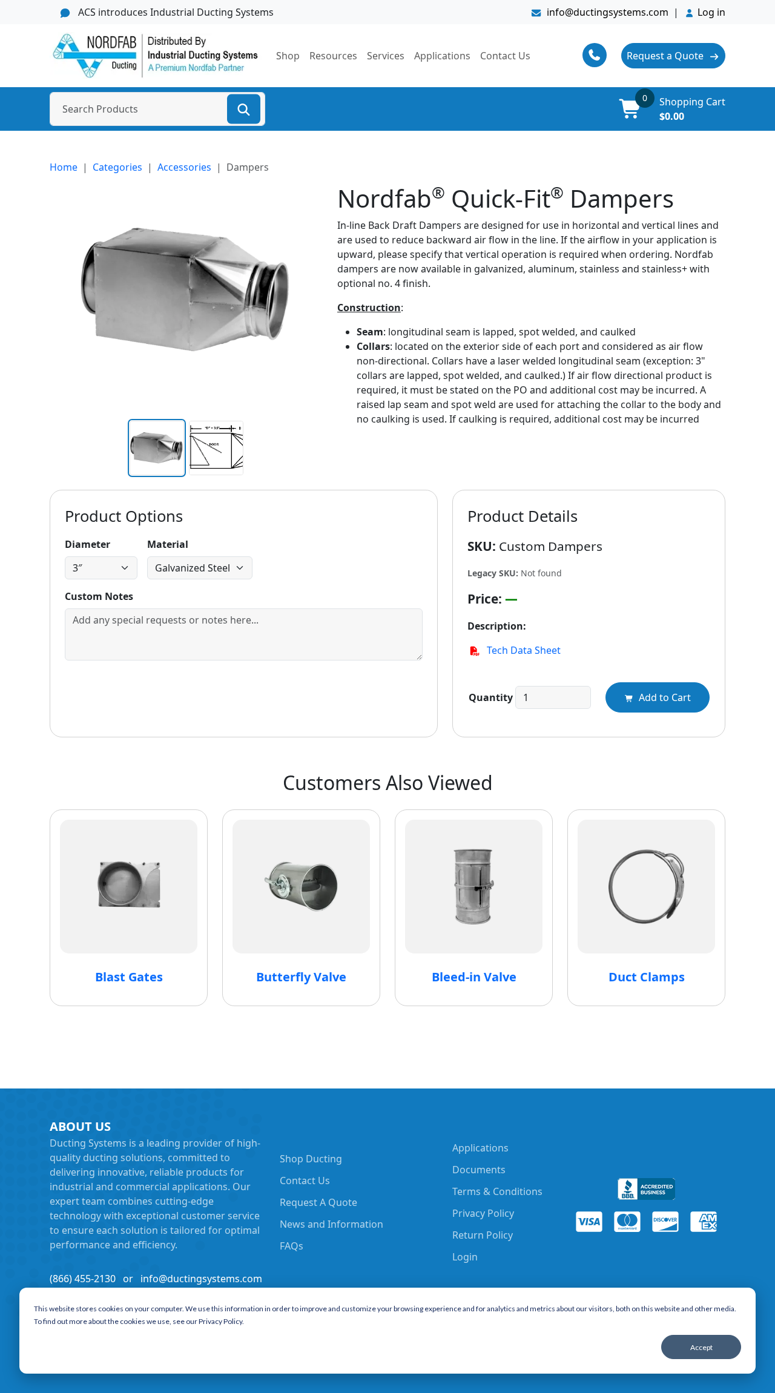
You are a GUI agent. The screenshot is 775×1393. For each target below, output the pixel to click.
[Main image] (157, 448)
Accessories (184, 167)
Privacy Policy (483, 1213)
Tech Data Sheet (522, 650)
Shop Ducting (311, 1158)
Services (385, 55)
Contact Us (505, 55)
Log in (711, 12)
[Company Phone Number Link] (601, 55)
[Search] (243, 108)
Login (465, 1256)
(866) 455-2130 (83, 1278)
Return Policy (482, 1235)
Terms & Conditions (497, 1191)
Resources (333, 55)
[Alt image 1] (216, 448)
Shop (288, 55)
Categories (117, 167)
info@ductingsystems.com (607, 12)
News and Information (331, 1224)
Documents (479, 1169)
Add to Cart (663, 697)
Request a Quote (666, 55)
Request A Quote (318, 1202)
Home (64, 167)
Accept (701, 1347)
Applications (442, 55)
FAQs (291, 1246)
